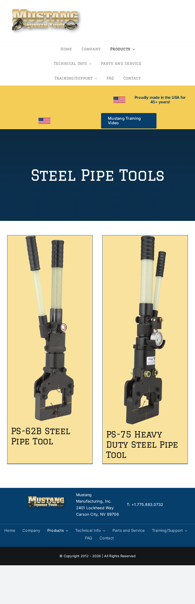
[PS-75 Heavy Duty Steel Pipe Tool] (145, 329)
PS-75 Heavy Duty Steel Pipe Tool (142, 444)
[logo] (46, 6)
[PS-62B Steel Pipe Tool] (50, 328)
